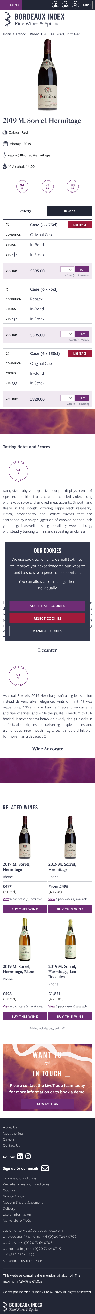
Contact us (47, 1104)
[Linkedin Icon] (20, 1156)
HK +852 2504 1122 (19, 1255)
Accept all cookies (47, 606)
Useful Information (17, 1215)
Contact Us (11, 1145)
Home (7, 34)
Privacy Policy (13, 1196)
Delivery (9, 1208)
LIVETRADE (80, 225)
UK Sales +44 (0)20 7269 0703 (27, 1243)
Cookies (9, 1190)
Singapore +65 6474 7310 (23, 1261)
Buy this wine (24, 909)
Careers (9, 1139)
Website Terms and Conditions (26, 1184)
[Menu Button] (11, 5)
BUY (82, 269)
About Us (10, 1127)
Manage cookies (47, 631)
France (21, 34)
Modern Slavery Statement (23, 1202)
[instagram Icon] (28, 1156)
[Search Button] (75, 5)
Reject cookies (47, 618)
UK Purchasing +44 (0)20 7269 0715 (32, 1249)
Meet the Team (14, 1133)
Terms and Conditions (19, 1178)
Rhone (34, 34)
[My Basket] (65, 5)
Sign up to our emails (22, 1168)
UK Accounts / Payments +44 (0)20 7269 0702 (39, 1237)
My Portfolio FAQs (17, 1221)
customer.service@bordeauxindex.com (33, 1230)
